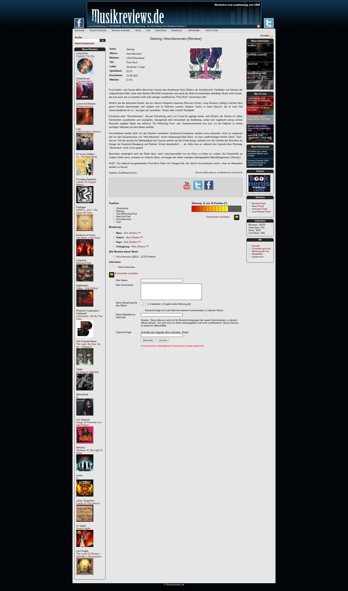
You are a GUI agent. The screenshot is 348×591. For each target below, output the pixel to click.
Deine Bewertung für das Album (126, 304)
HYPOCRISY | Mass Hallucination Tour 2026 (258, 118)
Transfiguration (84, 81)
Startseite (79, 30)
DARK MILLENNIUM (256, 55)
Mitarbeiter (257, 254)
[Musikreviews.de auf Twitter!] (197, 189)
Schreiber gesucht (261, 248)
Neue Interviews (260, 41)
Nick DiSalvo (130, 233)
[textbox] (87, 40)
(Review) (175, 39)
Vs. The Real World (86, 156)
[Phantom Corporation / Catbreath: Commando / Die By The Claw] (84, 339)
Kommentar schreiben (217, 216)
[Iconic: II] (84, 498)
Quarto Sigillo (83, 528)
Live (148, 30)
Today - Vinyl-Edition (87, 288)
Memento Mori (83, 263)
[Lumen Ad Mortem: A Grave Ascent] (84, 126)
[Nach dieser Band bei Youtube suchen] (186, 190)
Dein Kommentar (124, 285)
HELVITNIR (252, 64)
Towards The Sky (85, 56)
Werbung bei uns (260, 251)
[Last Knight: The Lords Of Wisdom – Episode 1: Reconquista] (84, 576)
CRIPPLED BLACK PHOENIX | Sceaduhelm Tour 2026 (258, 100)
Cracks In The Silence (88, 503)
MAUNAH (251, 45)
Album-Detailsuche (84, 43)
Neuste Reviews (98, 30)
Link (129, 79)
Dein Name (121, 280)
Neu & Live (260, 93)
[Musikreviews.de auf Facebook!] (208, 189)
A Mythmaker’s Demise (88, 131)
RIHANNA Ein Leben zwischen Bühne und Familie (257, 153)
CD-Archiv (193, 30)
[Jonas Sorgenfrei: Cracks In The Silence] (84, 523)
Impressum (258, 256)
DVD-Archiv (212, 30)
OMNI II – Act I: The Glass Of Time (87, 211)
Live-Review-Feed (261, 211)
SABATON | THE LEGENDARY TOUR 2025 (259, 136)
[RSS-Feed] (258, 26)
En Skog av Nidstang (87, 372)
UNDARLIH (252, 82)
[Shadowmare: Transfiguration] (84, 101)
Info (134, 172)
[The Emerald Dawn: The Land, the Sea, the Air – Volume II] (84, 367)
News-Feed (258, 206)
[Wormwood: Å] (84, 417)
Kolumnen (176, 30)
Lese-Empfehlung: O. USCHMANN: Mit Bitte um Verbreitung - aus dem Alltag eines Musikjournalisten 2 (137, 26)
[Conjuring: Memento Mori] (84, 283)
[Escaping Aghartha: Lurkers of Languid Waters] (84, 205)
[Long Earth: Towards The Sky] (84, 76)
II (77, 478)
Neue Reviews (90, 49)
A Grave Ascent (84, 106)
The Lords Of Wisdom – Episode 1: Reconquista (88, 555)
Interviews (161, 30)
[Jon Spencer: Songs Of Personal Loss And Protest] (84, 445)
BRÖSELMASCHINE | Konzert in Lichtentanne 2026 (259, 128)
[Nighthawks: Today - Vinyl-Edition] (84, 308)
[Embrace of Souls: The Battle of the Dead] (84, 258)
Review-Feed (258, 203)
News (138, 30)
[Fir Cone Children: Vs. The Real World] (84, 177)
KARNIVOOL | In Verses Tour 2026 (258, 109)
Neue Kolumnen (260, 146)
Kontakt (264, 35)
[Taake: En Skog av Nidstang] (84, 392)
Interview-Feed (259, 209)
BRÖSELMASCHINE (256, 73)
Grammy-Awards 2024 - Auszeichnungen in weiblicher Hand (258, 162)
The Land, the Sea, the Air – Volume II (88, 345)
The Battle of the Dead (88, 238)
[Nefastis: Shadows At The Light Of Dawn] (84, 473)
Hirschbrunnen (123, 256)
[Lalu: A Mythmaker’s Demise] (84, 152)
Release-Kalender (121, 30)
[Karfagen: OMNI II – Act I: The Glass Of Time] (84, 233)
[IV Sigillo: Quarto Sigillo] (84, 549)
